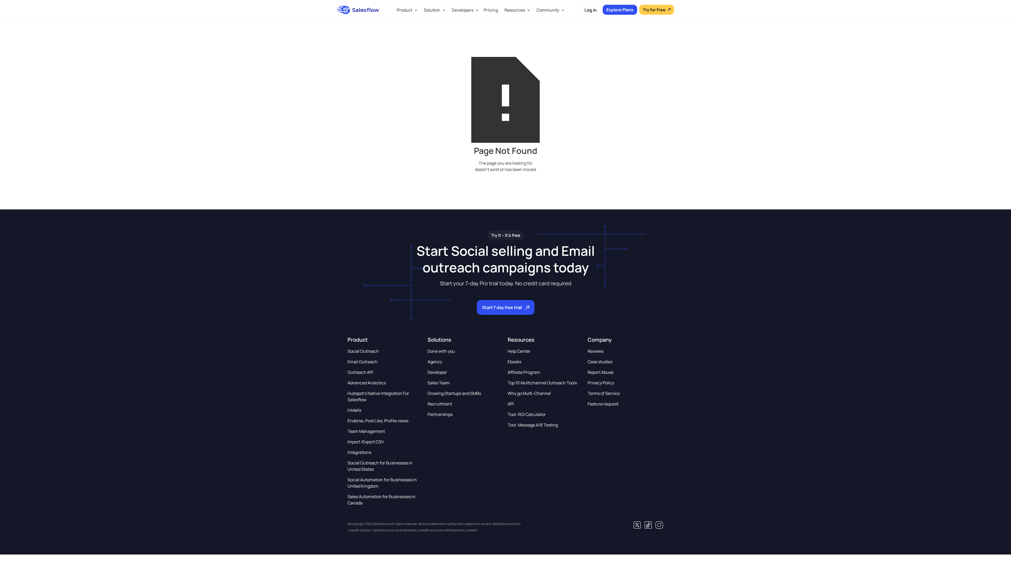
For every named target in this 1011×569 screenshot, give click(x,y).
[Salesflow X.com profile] (637, 525)
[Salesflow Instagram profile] (659, 525)
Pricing (491, 10)
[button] (406, 10)
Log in (590, 10)
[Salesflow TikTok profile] (648, 525)
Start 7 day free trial (502, 307)
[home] (358, 10)
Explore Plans (619, 10)
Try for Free (654, 10)
